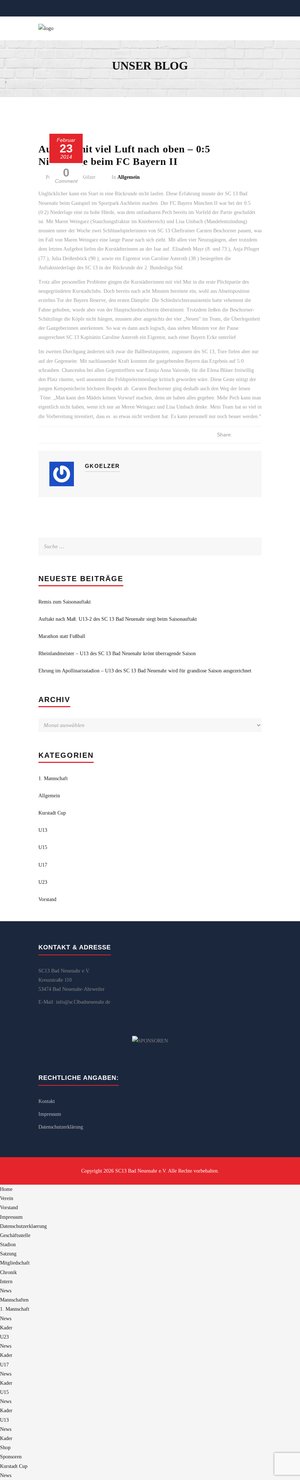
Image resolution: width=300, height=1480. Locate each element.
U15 (42, 847)
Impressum (49, 1114)
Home (6, 1189)
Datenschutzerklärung (60, 1127)
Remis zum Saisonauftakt (64, 602)
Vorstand (47, 899)
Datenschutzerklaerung (23, 1226)
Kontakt (46, 1101)
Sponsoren (11, 1456)
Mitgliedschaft (15, 1263)
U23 (42, 882)
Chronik (8, 1272)
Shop (5, 1447)
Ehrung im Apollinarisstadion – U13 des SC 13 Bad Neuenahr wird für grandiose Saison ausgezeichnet (144, 670)
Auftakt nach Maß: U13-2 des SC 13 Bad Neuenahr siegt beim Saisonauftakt (117, 619)
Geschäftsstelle (15, 1235)
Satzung (8, 1253)
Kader (6, 1327)
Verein (6, 1198)
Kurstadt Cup (52, 813)
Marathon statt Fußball (61, 636)
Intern (6, 1281)
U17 (42, 865)
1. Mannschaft (53, 778)
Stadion (8, 1244)
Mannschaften (14, 1300)
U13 (42, 830)
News (5, 1290)
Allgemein (128, 177)
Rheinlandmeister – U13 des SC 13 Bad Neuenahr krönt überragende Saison (117, 653)
